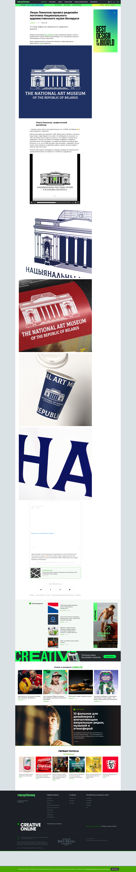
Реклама (71, 800)
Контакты (72, 803)
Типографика (67, 5)
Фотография (58, 5)
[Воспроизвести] (32, 202)
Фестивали (93, 2)
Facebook (89, 798)
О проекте (72, 798)
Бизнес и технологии (81, 2)
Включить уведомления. (93, 826)
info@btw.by (20, 802)
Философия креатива (53, 805)
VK (87, 807)
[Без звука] (75, 202)
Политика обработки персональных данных (97, 840)
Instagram (89, 800)
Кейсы (60, 2)
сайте (41, 43)
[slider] (53, 202)
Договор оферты (90, 838)
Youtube (88, 805)
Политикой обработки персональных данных (97, 869)
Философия (68, 2)
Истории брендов (76, 5)
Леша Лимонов (49, 35)
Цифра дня (50, 814)
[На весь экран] (78, 202)
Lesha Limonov (48, 562)
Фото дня (49, 812)
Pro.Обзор (52, 2)
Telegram (88, 803)
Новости (44, 2)
